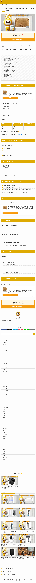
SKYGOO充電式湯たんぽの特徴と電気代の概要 (11, 58)
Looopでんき (5, 342)
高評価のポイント (8, 75)
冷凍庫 (4, 413)
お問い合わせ (18, 580)
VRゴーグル (4, 344)
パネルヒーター (5, 386)
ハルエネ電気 (5, 388)
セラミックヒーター (6, 373)
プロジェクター (5, 390)
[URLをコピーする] (32, 329)
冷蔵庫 (4, 415)
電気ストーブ (5, 457)
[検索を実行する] (34, 334)
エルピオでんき (5, 350)
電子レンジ (4, 451)
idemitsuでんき (5, 340)
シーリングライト (5, 363)
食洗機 (4, 468)
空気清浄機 (4, 436)
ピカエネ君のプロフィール (9, 579)
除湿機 (4, 447)
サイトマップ (15, 579)
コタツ (4, 361)
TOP (4, 579)
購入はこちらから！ (7, 67)
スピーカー (4, 369)
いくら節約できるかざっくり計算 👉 (18, 39)
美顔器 (4, 438)
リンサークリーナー (6, 409)
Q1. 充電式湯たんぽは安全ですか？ (11, 70)
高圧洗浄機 (4, 470)
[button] (4, 329)
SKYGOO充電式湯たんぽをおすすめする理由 (11, 66)
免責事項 (31, 579)
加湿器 (4, 417)
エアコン (4, 348)
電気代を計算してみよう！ (9, 60)
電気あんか (4, 453)
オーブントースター (6, 352)
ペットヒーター (5, 394)
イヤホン (4, 346)
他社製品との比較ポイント (9, 63)
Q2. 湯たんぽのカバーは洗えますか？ (11, 71)
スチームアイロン (5, 367)
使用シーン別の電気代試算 (8, 64)
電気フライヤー (5, 459)
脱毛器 (4, 440)
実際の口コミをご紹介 (7, 74)
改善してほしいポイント (9, 76)
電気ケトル (4, 455)
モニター (4, 405)
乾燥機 (4, 411)
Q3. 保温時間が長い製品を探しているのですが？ (12, 72)
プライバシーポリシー (26, 579)
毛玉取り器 (4, 426)
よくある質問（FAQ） (7, 69)
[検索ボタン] (33, 1)
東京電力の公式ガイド (19, 134)
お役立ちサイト (20, 579)
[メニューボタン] (35, 1)
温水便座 (4, 432)
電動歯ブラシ (5, 449)
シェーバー (4, 365)
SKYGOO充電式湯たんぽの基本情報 (11, 59)
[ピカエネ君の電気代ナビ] (1, 1)
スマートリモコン (5, 371)
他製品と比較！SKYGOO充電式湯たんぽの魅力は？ (12, 62)
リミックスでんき (5, 407)
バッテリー (4, 384)
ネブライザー (5, 382)
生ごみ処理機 (5, 434)
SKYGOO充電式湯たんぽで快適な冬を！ (10, 78)
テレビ (4, 375)
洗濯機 (4, 430)
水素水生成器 (5, 428)
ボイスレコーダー (5, 396)
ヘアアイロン (5, 392)
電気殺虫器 (4, 461)
